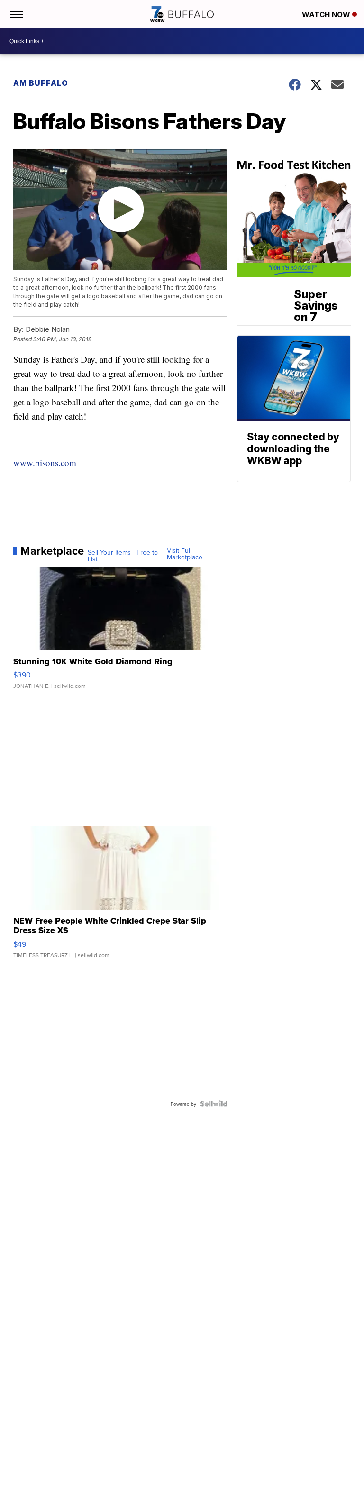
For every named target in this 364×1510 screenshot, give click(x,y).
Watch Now (327, 14)
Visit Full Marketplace (184, 553)
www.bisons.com (44, 462)
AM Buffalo (40, 83)
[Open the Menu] (16, 14)
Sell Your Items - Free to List (123, 555)
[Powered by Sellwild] (214, 1103)
